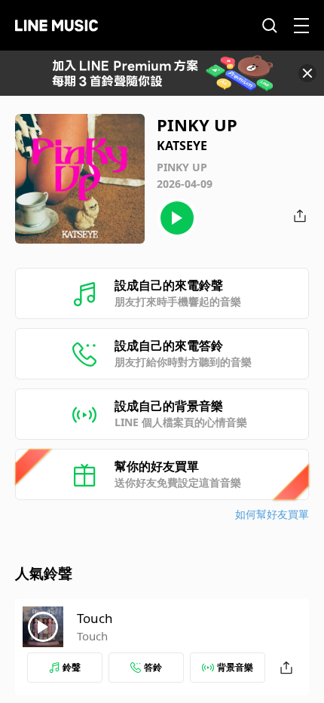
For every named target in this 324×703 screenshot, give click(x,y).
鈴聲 (72, 667)
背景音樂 (235, 667)
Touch (95, 618)
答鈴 (153, 667)
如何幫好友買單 (272, 514)
